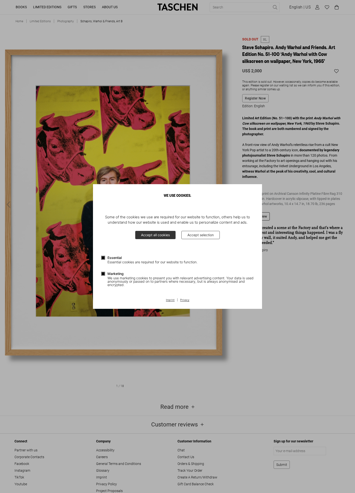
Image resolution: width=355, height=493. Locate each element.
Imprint (170, 300)
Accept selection (200, 235)
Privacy (184, 300)
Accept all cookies (155, 235)
